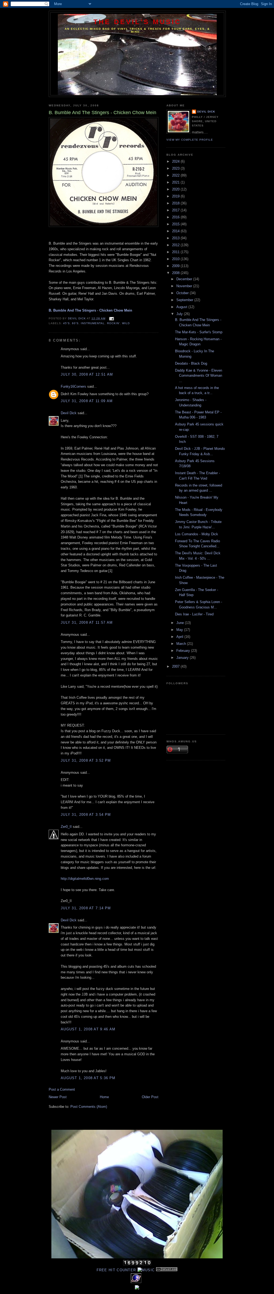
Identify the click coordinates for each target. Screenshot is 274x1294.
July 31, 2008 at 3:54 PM (86, 815)
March (181, 644)
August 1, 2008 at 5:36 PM (88, 1078)
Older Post (150, 1097)
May (180, 630)
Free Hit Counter (116, 1270)
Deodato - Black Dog (191, 363)
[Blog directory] (166, 1270)
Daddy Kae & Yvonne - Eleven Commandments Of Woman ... (198, 375)
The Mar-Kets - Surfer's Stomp (198, 332)
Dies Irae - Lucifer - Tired (194, 614)
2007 (176, 666)
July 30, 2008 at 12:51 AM (87, 374)
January (183, 658)
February (183, 651)
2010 (176, 259)
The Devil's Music (137, 21)
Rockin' (113, 323)
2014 (176, 231)
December (184, 279)
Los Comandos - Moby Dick (196, 534)
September (185, 300)
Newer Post (58, 1097)
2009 (176, 266)
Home (104, 1097)
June (180, 623)
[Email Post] (111, 318)
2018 (176, 203)
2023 (176, 168)
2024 (176, 161)
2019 (176, 196)
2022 (176, 175)
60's (75, 323)
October (183, 293)
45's (66, 323)
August (182, 307)
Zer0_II (66, 827)
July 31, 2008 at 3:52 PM (86, 760)
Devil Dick (69, 413)
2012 (176, 245)
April (180, 637)
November (184, 286)
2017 (176, 210)
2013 (176, 238)
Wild (126, 323)
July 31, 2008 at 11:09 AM (87, 401)
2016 (176, 217)
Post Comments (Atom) (88, 1107)
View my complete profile (189, 139)
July (180, 314)
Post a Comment (62, 1089)
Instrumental (93, 323)
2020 (176, 189)
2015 (176, 224)
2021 (176, 182)
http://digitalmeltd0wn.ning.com (85, 879)
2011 (176, 252)
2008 (176, 273)
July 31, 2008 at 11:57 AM (87, 622)
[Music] (146, 1270)
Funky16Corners (73, 386)
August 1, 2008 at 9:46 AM (88, 1029)
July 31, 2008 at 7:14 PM (86, 908)
